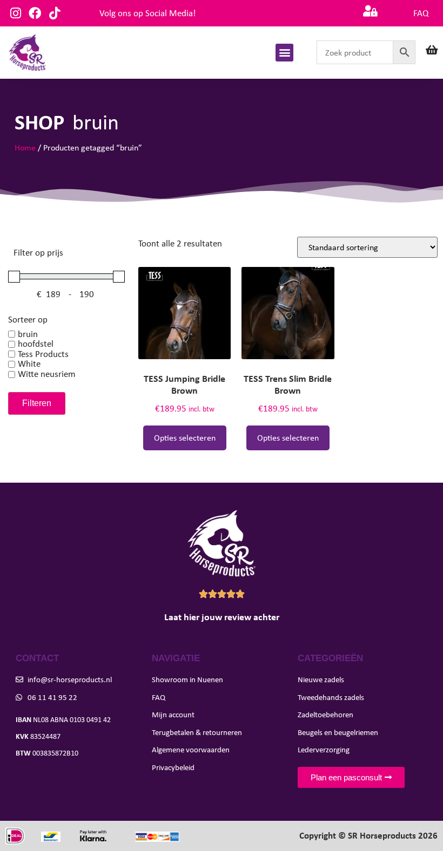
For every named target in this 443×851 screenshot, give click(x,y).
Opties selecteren (185, 438)
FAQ (420, 13)
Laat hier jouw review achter (221, 617)
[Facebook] (35, 13)
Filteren (36, 403)
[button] (284, 52)
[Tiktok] (54, 13)
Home (25, 147)
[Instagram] (15, 13)
